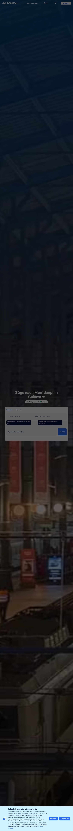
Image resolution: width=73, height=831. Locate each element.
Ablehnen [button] (53, 819)
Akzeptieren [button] (65, 819)
